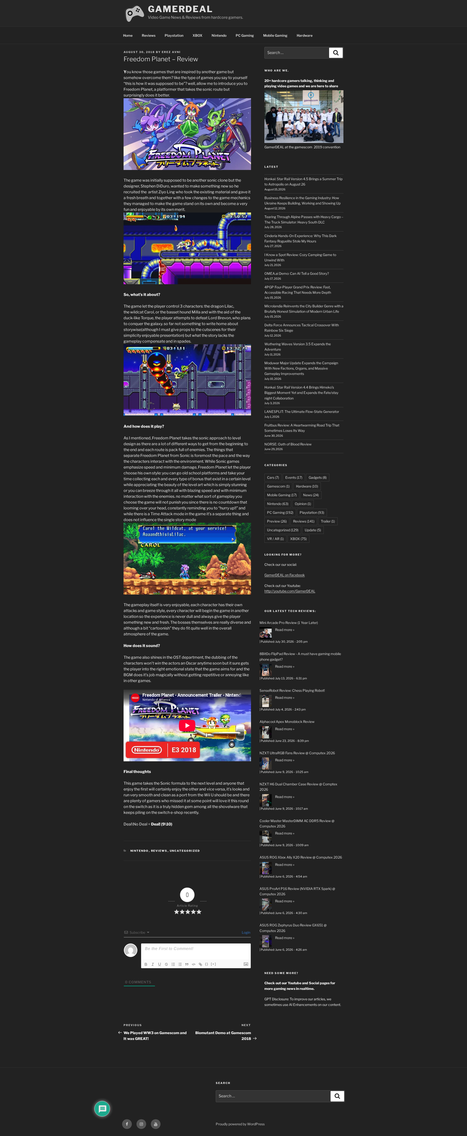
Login (245, 932)
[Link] (200, 964)
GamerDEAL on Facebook (284, 575)
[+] (213, 964)
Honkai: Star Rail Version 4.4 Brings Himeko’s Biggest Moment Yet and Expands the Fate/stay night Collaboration (301, 392)
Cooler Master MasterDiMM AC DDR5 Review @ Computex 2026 (297, 823)
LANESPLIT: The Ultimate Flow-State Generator (301, 411)
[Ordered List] (173, 964)
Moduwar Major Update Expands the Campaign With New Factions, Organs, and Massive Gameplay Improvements (301, 368)
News (311, 495)
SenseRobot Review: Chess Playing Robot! (292, 690)
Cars (273, 477)
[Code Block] (193, 964)
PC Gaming (245, 35)
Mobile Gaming (275, 35)
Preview (277, 521)
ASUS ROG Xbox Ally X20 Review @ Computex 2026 (301, 857)
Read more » (284, 630)
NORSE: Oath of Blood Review (288, 444)
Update (313, 530)
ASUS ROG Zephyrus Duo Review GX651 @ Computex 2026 (293, 927)
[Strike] (166, 964)
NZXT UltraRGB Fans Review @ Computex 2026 (297, 753)
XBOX (197, 35)
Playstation (174, 35)
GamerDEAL (180, 9)
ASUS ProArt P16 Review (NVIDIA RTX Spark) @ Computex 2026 (297, 891)
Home (128, 35)
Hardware (305, 35)
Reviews (148, 35)
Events (293, 477)
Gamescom (278, 486)
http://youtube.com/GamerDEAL (289, 591)
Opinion (303, 504)
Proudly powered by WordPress (240, 1124)
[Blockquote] (186, 964)
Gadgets (318, 477)
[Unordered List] (180, 964)
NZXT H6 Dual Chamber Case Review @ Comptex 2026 (298, 786)
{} (206, 964)
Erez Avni (171, 52)
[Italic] (152, 964)
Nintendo (219, 35)
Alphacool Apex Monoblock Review (287, 721)
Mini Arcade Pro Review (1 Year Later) (289, 623)
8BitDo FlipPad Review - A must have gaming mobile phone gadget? (300, 656)
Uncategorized (185, 850)
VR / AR (275, 539)
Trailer (328, 521)
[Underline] (159, 964)
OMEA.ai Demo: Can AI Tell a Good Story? (296, 273)
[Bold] (146, 964)
